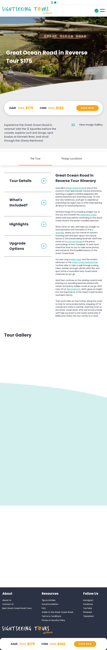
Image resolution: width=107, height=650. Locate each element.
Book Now (87, 108)
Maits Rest (76, 259)
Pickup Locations (72, 158)
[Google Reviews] (52, 2)
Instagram (88, 600)
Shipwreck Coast (88, 214)
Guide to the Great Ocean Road (57, 612)
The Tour (35, 158)
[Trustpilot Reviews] (55, 2)
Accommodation (50, 604)
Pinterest (87, 612)
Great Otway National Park (85, 262)
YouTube (87, 608)
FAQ (44, 608)
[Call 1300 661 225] (97, 11)
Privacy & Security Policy (53, 620)
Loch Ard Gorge (74, 241)
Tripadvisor (88, 616)
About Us (6, 600)
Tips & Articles (48, 600)
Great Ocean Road (75, 188)
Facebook (88, 604)
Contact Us (8, 604)
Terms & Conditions (51, 616)
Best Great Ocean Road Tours (17, 608)
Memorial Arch (73, 289)
